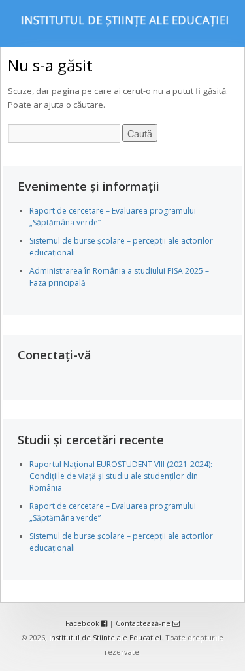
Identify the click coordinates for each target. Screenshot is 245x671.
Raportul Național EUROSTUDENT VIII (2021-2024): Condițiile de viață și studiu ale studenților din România (120, 476)
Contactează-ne (144, 623)
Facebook (83, 623)
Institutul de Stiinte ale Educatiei (105, 637)
